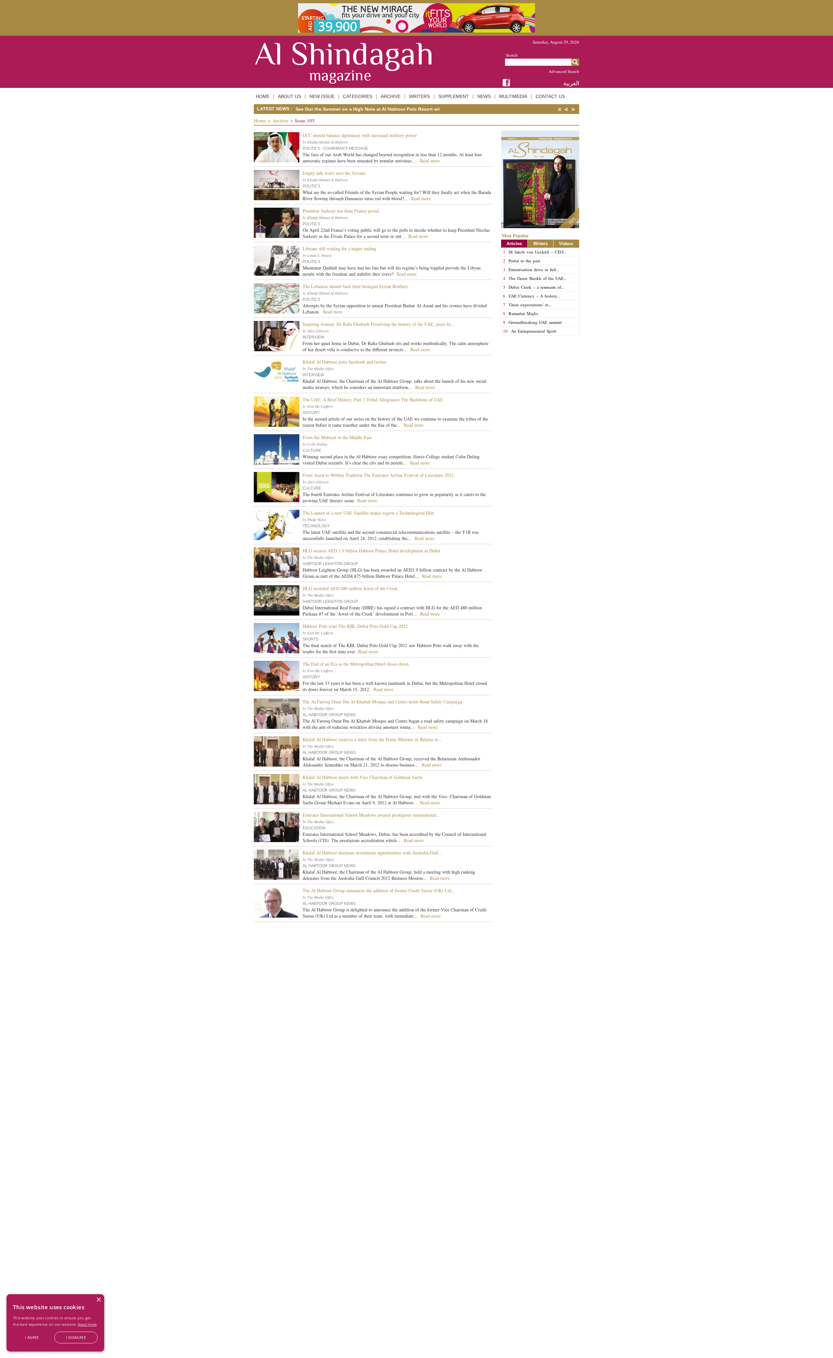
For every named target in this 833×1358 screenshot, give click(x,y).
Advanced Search (564, 71)
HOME (262, 96)
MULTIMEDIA (513, 96)
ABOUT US (289, 96)
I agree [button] (32, 1337)
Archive (281, 120)
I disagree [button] (76, 1337)
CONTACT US (550, 96)
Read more (87, 1324)
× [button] (98, 1299)
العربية (571, 83)
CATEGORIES (357, 96)
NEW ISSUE (322, 96)
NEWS (484, 96)
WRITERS (419, 96)
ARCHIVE (391, 96)
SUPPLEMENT (453, 96)
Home (260, 120)
